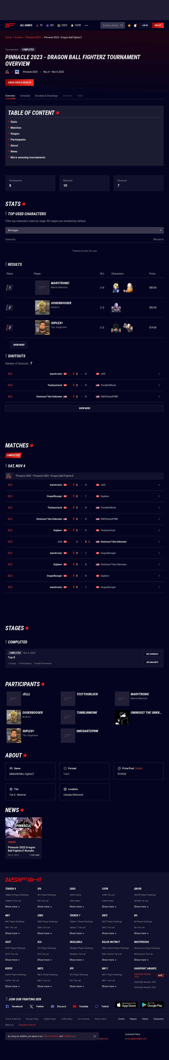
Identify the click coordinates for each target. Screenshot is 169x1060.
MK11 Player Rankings (112, 975)
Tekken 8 (10, 888)
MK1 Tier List (11, 927)
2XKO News (75, 901)
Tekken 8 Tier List (13, 901)
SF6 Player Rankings (46, 895)
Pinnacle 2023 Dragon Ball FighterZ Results (23, 821)
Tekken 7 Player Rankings (81, 921)
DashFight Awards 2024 (142, 975)
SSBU (40, 915)
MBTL (40, 968)
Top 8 (11, 657)
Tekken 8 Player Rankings (17, 895)
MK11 (105, 968)
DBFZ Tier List (108, 927)
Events (121, 1019)
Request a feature (27, 1025)
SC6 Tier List (43, 954)
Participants (18, 139)
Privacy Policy (32, 1019)
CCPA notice (66, 1019)
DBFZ (104, 915)
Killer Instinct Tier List (112, 954)
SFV (72, 968)
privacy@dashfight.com (136, 1039)
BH (135, 915)
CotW (78, 25)
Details (138, 768)
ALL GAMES (26, 25)
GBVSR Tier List (141, 901)
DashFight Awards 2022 (145, 987)
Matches (16, 127)
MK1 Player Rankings (14, 921)
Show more (11, 906)
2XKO (64, 25)
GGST (8, 942)
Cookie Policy (50, 1019)
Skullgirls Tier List (78, 954)
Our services (83, 1019)
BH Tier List (139, 927)
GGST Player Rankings (15, 948)
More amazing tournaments (28, 157)
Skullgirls (76, 942)
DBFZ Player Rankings (112, 921)
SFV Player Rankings (79, 975)
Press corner (100, 1019)
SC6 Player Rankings (46, 948)
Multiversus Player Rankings (147, 948)
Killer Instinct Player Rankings (115, 948)
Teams (145, 1019)
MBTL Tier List (43, 980)
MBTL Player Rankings (47, 975)
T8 (41, 25)
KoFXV (8, 968)
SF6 (52, 25)
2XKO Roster (75, 895)
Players (133, 1019)
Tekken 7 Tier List (77, 927)
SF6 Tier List (43, 901)
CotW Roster (108, 901)
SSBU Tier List (43, 927)
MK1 (7, 915)
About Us (9, 1025)
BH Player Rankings (143, 921)
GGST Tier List (11, 954)
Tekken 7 (75, 915)
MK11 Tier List (108, 980)
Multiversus (141, 942)
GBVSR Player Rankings (145, 895)
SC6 (39, 942)
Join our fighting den (25, 999)
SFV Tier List (75, 980)
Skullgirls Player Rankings (81, 948)
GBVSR (137, 888)
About (14, 145)
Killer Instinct (111, 942)
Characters (158, 1019)
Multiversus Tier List (143, 954)
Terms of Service (13, 1019)
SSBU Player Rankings (47, 921)
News (14, 151)
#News (12, 842)
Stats (14, 121)
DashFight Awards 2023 (145, 982)
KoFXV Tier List (12, 980)
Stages (15, 133)
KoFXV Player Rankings (15, 975)
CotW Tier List (108, 895)
